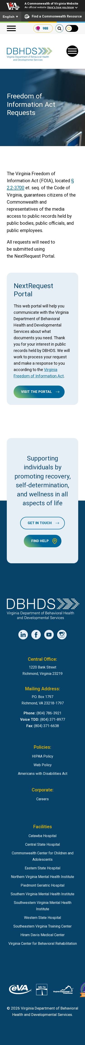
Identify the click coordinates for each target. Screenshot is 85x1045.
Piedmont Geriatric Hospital (42, 885)
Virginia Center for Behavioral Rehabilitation (42, 943)
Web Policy (43, 765)
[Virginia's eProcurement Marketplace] (20, 990)
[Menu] (11, 28)
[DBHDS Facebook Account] (36, 634)
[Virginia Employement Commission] (63, 990)
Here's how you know (60, 7)
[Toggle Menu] (72, 51)
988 (45, 28)
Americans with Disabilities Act (42, 773)
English (11, 16)
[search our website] (59, 28)
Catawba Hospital (42, 836)
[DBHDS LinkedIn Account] (23, 634)
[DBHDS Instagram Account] (62, 634)
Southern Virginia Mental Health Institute (42, 894)
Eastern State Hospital (42, 868)
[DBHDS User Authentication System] (41, 990)
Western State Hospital (42, 917)
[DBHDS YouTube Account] (49, 634)
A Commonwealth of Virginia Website (51, 3)
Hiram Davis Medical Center (42, 935)
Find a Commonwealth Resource (57, 16)
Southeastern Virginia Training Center (42, 926)
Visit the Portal (36, 392)
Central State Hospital (42, 844)
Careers (42, 799)
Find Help (40, 541)
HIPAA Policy (42, 756)
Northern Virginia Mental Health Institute (42, 877)
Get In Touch (40, 523)
